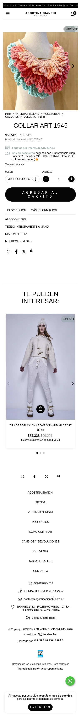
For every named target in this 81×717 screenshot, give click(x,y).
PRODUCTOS (40, 522)
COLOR (9, 172)
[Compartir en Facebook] (16, 252)
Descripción (16, 210)
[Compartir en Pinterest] (31, 252)
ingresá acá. (25, 668)
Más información (44, 210)
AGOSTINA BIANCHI (40, 492)
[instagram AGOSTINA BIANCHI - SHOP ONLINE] (22, 476)
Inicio (8, 113)
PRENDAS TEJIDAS (27, 113)
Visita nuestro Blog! (43, 617)
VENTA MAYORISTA (40, 512)
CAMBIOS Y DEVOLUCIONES (40, 541)
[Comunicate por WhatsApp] (70, 681)
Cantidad (47, 172)
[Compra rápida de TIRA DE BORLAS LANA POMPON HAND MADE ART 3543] (40, 409)
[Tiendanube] (40, 635)
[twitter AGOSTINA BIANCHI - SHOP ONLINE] (46, 476)
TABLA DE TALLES (40, 561)
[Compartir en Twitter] (24, 252)
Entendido (40, 707)
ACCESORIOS (52, 113)
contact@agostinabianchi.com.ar (43, 599)
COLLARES (12, 116)
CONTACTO (40, 570)
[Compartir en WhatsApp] (8, 252)
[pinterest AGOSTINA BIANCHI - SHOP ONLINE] (58, 476)
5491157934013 (43, 583)
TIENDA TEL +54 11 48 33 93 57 (43, 591)
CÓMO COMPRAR (40, 531)
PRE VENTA (40, 551)
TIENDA (40, 502)
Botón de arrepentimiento (48, 668)
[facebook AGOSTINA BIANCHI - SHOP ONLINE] (34, 476)
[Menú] (9, 14)
